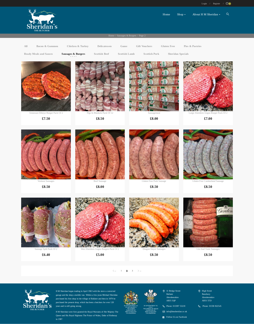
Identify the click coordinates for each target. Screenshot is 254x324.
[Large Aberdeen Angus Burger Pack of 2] (208, 86)
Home (166, 14)
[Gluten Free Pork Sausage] (154, 154)
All (26, 46)
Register (217, 4)
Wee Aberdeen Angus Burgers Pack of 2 (100, 249)
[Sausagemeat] (154, 86)
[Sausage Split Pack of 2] (46, 222)
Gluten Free (168, 46)
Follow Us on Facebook (176, 317)
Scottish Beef (101, 53)
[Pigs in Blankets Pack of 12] (100, 86)
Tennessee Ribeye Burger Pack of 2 (46, 113)
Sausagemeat (154, 113)
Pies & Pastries (193, 46)
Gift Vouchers (144, 46)
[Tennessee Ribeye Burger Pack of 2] (46, 86)
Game (123, 46)
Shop (180, 14)
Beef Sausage (100, 181)
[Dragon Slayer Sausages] (154, 222)
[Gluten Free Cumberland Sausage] (208, 154)
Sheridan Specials (178, 53)
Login (204, 4)
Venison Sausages (46, 181)
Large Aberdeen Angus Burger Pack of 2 (208, 113)
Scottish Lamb (126, 53)
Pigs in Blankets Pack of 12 (100, 113)
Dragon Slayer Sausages (154, 249)
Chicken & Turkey (77, 46)
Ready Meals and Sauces (38, 53)
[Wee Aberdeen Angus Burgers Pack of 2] (100, 222)
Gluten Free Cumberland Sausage (208, 181)
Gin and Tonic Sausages (208, 249)
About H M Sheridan (206, 14)
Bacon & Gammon (47, 46)
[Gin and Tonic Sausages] (208, 222)
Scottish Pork (151, 53)
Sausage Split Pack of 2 (46, 249)
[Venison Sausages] (46, 154)
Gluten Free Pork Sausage (154, 181)
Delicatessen (104, 46)
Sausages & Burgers (126, 35)
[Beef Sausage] (100, 154)
